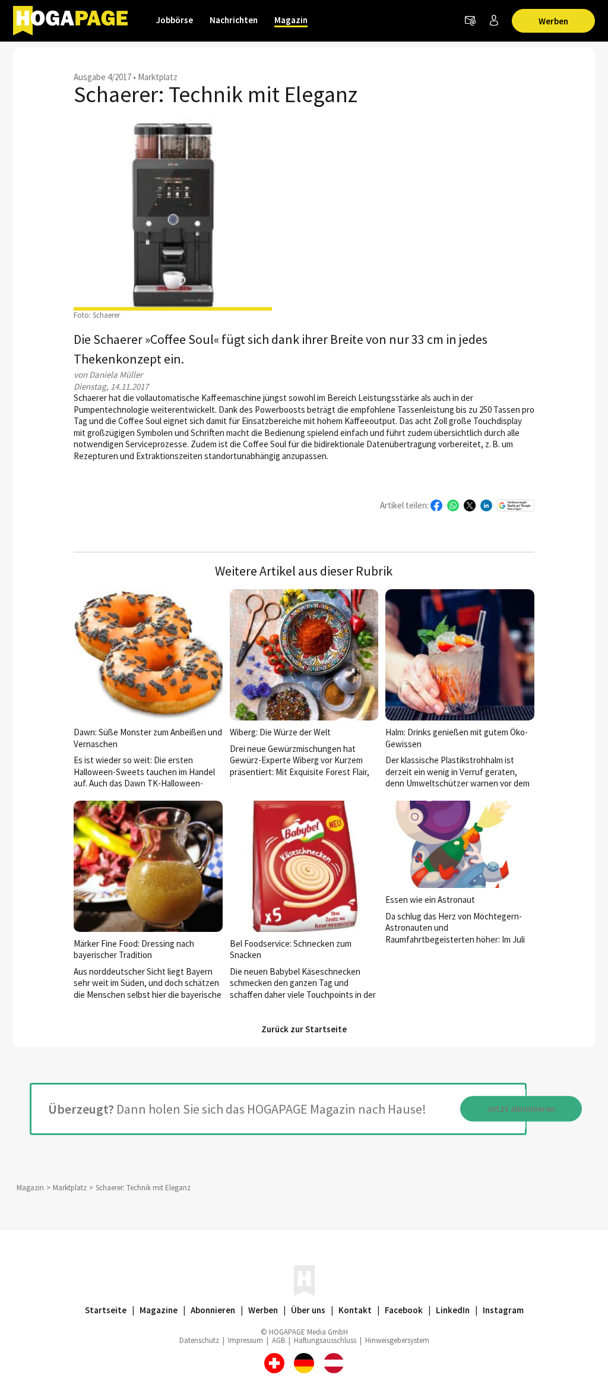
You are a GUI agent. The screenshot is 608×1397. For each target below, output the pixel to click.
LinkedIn (453, 1310)
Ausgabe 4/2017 (102, 77)
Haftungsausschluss (325, 1340)
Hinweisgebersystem (397, 1340)
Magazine (159, 1310)
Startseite (105, 1310)
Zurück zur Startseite (304, 1029)
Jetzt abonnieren (521, 1108)
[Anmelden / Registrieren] (494, 21)
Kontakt (355, 1310)
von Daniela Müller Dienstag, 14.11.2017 (111, 380)
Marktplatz (158, 77)
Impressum (245, 1340)
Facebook (404, 1310)
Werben (553, 21)
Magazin (291, 20)
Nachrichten (234, 20)
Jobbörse (174, 20)
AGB (278, 1340)
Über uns (308, 1310)
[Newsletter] (470, 21)
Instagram (503, 1310)
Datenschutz (199, 1340)
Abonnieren (213, 1310)
